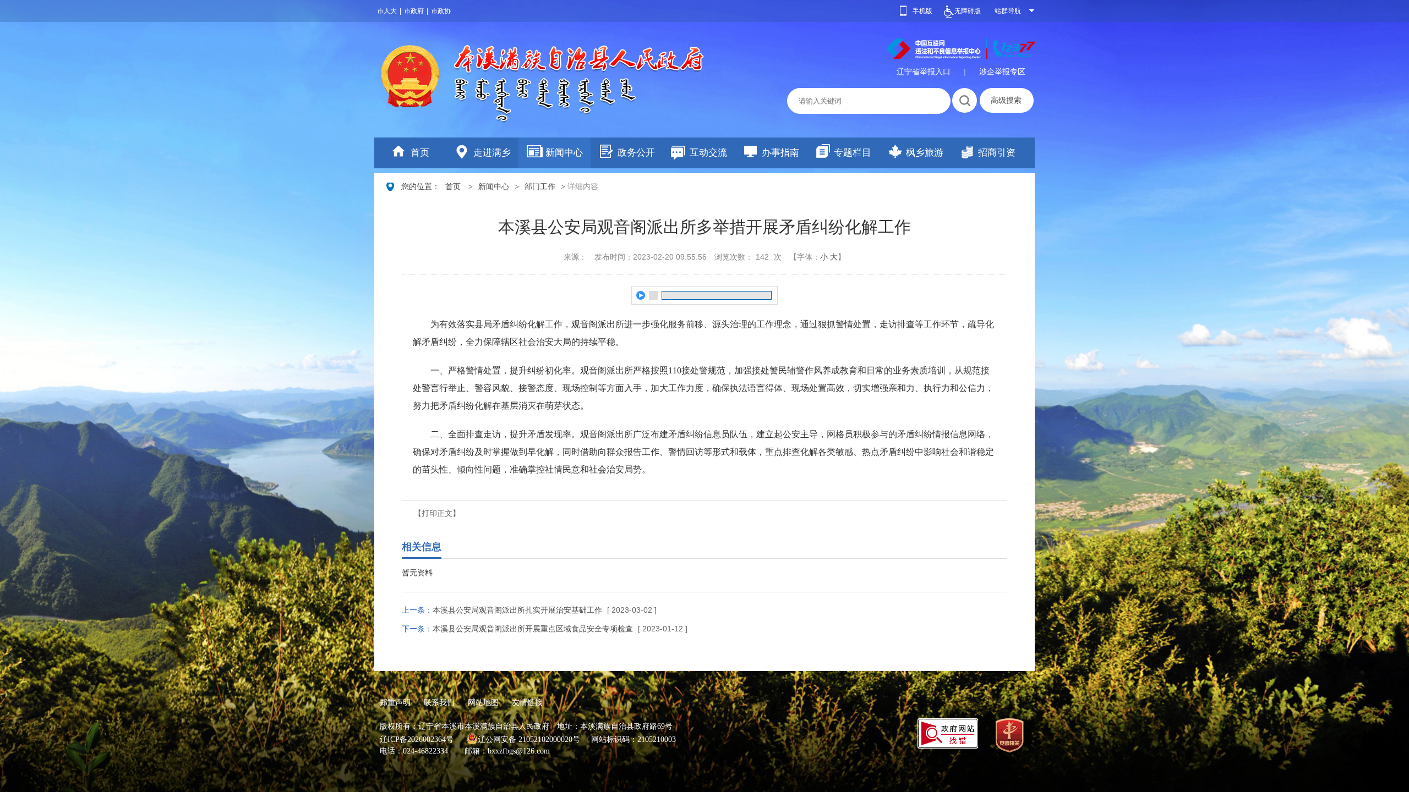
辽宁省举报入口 (924, 71)
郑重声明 (395, 702)
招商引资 (996, 152)
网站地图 (483, 702)
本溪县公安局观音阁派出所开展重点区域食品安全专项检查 (533, 628)
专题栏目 (852, 152)
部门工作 (540, 187)
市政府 (414, 11)
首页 (420, 152)
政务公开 (636, 152)
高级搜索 (1006, 100)
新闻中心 (564, 152)
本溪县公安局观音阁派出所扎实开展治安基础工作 (517, 610)
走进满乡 (492, 152)
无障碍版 (967, 11)
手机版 (922, 11)
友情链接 (527, 702)
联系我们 (439, 702)
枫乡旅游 (924, 152)
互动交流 (708, 152)
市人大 (387, 11)
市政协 (441, 11)
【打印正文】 (437, 513)
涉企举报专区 (1002, 71)
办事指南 (780, 152)
